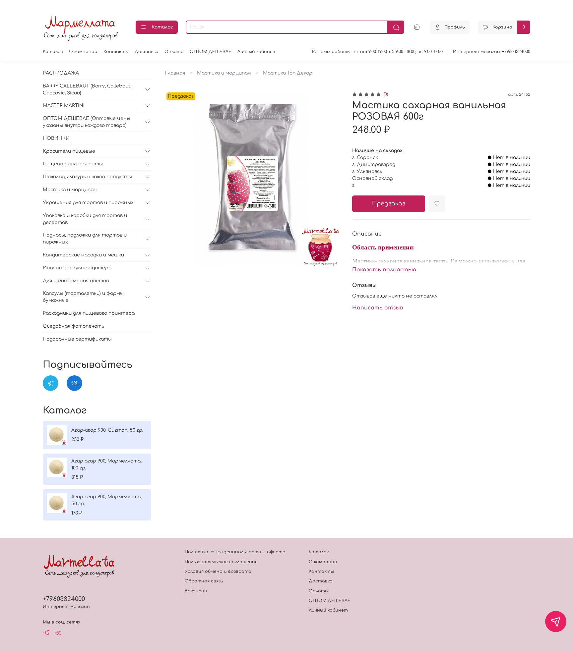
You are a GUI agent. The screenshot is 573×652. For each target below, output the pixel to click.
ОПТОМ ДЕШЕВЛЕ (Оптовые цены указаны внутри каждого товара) (86, 122)
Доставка (147, 51)
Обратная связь (204, 581)
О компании (83, 51)
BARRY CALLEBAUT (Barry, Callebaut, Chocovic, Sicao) (87, 89)
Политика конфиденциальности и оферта (235, 552)
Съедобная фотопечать (73, 326)
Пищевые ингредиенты (73, 163)
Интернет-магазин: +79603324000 (491, 51)
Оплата (174, 51)
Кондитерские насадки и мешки (83, 254)
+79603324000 (64, 599)
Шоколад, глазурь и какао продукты (87, 176)
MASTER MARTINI (64, 105)
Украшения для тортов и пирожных (88, 202)
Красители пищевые (69, 151)
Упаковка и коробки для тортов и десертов (85, 219)
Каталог (162, 27)
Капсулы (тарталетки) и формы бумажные (83, 297)
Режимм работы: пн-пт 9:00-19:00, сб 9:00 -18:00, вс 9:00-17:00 (377, 51)
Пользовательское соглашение (221, 562)
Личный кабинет (257, 51)
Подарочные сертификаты (77, 339)
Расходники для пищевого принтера (89, 313)
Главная (175, 73)
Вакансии (196, 591)
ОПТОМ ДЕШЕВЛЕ (210, 51)
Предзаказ (388, 203)
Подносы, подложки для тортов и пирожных (85, 238)
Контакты (116, 51)
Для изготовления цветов (76, 280)
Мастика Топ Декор (287, 73)
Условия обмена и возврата (218, 571)
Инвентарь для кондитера (77, 267)
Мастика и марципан (224, 73)
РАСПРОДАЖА (61, 73)
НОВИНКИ (56, 138)
